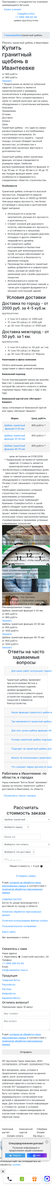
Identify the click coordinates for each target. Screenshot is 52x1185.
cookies (16, 1164)
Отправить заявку (26, 876)
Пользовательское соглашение (19, 926)
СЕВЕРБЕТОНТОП (12, 899)
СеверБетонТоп (26, 13)
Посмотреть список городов (20, 795)
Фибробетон (9, 993)
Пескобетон (8, 984)
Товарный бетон (11, 980)
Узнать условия (12, 9)
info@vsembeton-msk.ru (15, 970)
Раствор (6, 989)
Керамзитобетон (11, 998)
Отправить (26, 1052)
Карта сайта (8, 931)
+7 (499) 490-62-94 (26, 17)
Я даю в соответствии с (24, 887)
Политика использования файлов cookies (25, 920)
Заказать (7, 80)
